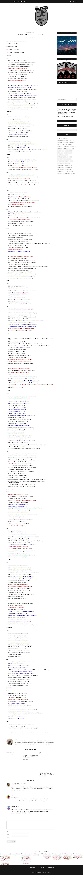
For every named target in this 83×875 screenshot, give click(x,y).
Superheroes (60, 171)
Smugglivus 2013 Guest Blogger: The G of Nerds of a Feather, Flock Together (30, 757)
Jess (13, 795)
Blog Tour (65, 138)
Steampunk (69, 169)
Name (7, 831)
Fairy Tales (65, 144)
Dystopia (59, 144)
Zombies (73, 173)
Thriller (66, 171)
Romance (59, 161)
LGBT (73, 148)
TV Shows (71, 171)
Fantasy (69, 144)
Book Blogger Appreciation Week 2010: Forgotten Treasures (46, 774)
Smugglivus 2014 (68, 167)
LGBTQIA (59, 150)
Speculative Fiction (61, 169)
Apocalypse (60, 138)
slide (71, 161)
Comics (71, 140)
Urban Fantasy (60, 173)
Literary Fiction (69, 150)
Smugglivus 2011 (61, 165)
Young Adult (67, 173)
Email (7, 834)
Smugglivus (60, 163)
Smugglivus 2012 (68, 165)
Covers (66, 142)
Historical (60, 148)
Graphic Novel (66, 146)
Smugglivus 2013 (61, 167)
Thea (47, 732)
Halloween (73, 146)
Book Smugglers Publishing (63, 140)
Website (7, 837)
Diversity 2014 (72, 142)
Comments (14, 732)
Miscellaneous (30, 32)
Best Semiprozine (71, 115)
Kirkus (69, 148)
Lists (63, 150)
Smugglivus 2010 (67, 163)
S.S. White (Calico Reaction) (19, 783)
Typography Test (10, 752)
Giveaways (60, 146)
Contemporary (60, 142)
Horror (64, 148)
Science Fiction (66, 161)
